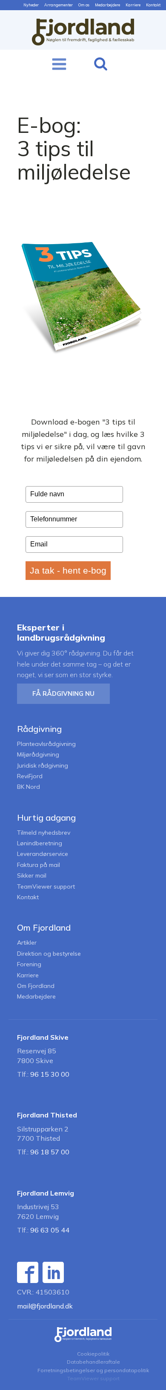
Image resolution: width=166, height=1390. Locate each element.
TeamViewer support (46, 887)
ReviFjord (30, 776)
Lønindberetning (39, 843)
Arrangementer (58, 5)
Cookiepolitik (93, 1354)
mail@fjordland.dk (45, 1306)
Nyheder (31, 5)
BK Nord (28, 787)
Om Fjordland (35, 986)
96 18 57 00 (49, 1152)
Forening (29, 964)
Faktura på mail (38, 865)
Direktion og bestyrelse (49, 954)
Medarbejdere (107, 5)
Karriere (133, 5)
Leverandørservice (42, 854)
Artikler (27, 943)
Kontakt (153, 5)
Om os (83, 5)
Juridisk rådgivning (42, 766)
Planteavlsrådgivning (46, 744)
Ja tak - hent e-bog (68, 570)
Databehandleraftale (93, 1362)
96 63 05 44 (49, 1230)
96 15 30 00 (49, 1074)
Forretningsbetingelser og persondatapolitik (93, 1370)
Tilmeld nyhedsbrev (43, 833)
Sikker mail (31, 875)
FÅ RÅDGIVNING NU (63, 693)
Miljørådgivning (38, 754)
